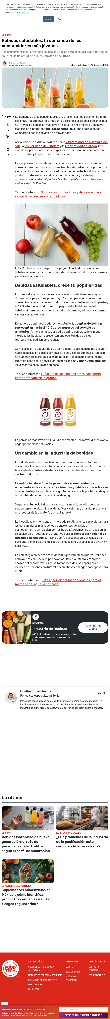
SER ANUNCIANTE (97, 975)
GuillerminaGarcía (17, 63)
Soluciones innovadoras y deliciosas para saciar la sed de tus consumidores (58, 194)
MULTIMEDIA (33, 989)
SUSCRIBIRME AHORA (93, 627)
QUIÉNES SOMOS (73, 972)
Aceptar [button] (48, 19)
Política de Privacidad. (20, 12)
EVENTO (69, 967)
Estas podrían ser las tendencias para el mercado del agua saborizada (58, 582)
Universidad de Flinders (41, 146)
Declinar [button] (61, 19)
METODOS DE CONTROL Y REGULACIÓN (45, 975)
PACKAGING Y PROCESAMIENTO (42, 980)
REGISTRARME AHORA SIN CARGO (83, 1015)
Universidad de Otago (81, 146)
